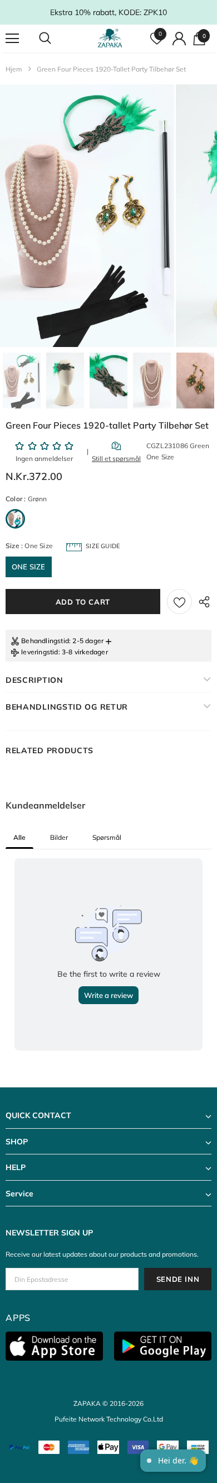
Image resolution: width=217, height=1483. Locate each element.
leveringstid (39, 652)
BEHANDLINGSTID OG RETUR (67, 707)
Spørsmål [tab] (106, 837)
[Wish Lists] (179, 601)
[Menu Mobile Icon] (12, 38)
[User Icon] (179, 38)
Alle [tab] (19, 837)
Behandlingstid (45, 640)
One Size (29, 566)
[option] (87, 215)
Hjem (14, 69)
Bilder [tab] (59, 837)
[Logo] (110, 37)
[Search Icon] (55, 38)
